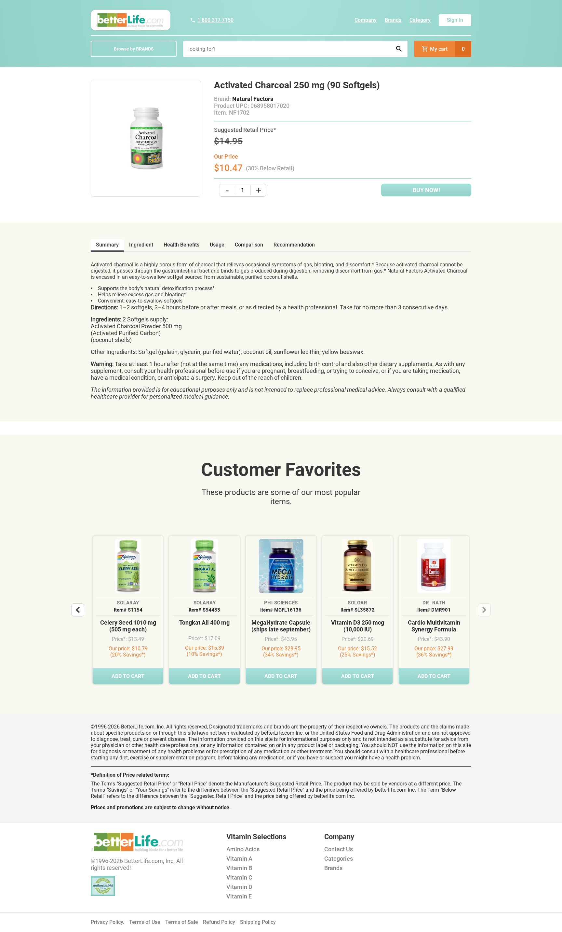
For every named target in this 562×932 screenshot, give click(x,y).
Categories (338, 858)
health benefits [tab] (181, 245)
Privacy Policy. (107, 922)
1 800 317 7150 (215, 20)
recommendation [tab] (294, 245)
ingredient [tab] (141, 245)
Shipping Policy (258, 922)
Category (420, 20)
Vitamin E (239, 896)
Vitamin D (239, 886)
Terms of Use (144, 922)
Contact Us (338, 849)
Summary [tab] (107, 245)
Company (366, 20)
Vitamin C (239, 877)
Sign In (455, 20)
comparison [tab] (249, 245)
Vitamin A (239, 858)
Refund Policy (219, 922)
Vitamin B (239, 868)
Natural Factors (252, 98)
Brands (393, 20)
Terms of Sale (181, 922)
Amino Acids (243, 849)
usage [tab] (217, 245)
